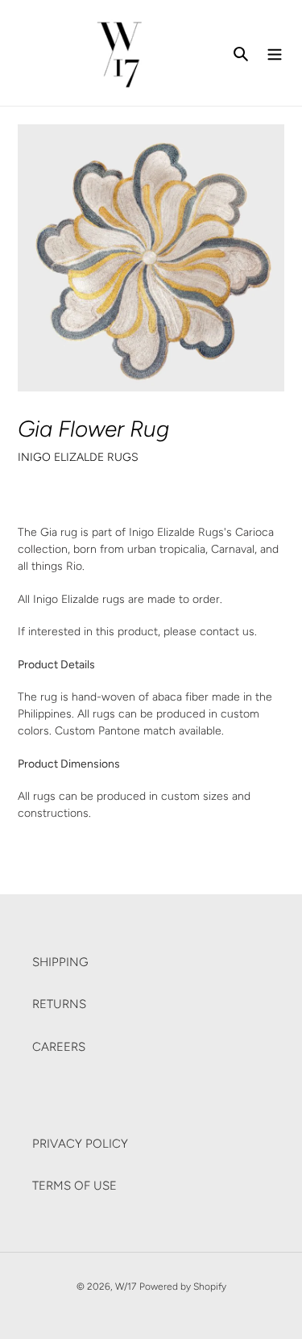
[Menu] (275, 53)
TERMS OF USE (74, 1185)
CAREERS (58, 1047)
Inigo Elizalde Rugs (78, 456)
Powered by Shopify (182, 1286)
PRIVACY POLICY (80, 1143)
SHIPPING (60, 962)
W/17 (125, 1286)
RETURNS (59, 1004)
